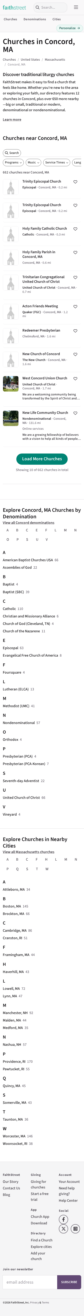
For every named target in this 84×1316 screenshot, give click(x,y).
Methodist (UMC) (16, 706)
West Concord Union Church (42, 389)
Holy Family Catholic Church (42, 234)
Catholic (9, 608)
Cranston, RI (12, 938)
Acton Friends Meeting (42, 312)
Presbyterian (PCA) (18, 756)
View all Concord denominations (28, 522)
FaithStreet (14, 7)
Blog (6, 1194)
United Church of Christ (21, 797)
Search (14, 153)
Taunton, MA (13, 1119)
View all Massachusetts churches (28, 852)
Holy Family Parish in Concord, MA (42, 258)
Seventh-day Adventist (21, 780)
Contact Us (11, 1188)
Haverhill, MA (13, 971)
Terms (45, 1303)
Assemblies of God (17, 567)
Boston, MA (12, 906)
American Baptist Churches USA (28, 560)
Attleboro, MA (14, 889)
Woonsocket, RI (15, 1143)
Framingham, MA (16, 954)
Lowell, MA (11, 988)
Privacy (34, 1303)
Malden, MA (12, 1020)
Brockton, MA (13, 913)
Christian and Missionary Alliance (29, 616)
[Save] (75, 182)
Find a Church (41, 1240)
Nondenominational (19, 722)
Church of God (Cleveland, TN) (26, 623)
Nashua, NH (12, 1044)
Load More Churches (42, 459)
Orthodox (10, 739)
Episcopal (10, 648)
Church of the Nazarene (21, 631)
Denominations (35, 19)
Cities (56, 19)
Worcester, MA (14, 1136)
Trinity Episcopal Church (42, 187)
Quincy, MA (11, 1085)
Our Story (10, 1181)
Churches (10, 19)
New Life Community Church (42, 427)
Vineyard (10, 814)
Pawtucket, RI (13, 1069)
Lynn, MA (10, 996)
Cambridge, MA (15, 930)
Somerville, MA (14, 1102)
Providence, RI (14, 1061)
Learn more (12, 119)
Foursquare (12, 672)
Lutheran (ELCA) (16, 689)
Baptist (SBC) (13, 592)
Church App (40, 1216)
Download (39, 1223)
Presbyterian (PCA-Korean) (24, 763)
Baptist (8, 584)
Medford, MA (13, 1027)
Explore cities (41, 1246)
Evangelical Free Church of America (30, 655)
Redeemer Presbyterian (42, 336)
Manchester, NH (15, 1012)
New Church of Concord (42, 360)
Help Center (68, 1200)
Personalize (69, 28)
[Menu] (76, 7)
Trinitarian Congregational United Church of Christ (42, 285)
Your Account (69, 1181)
